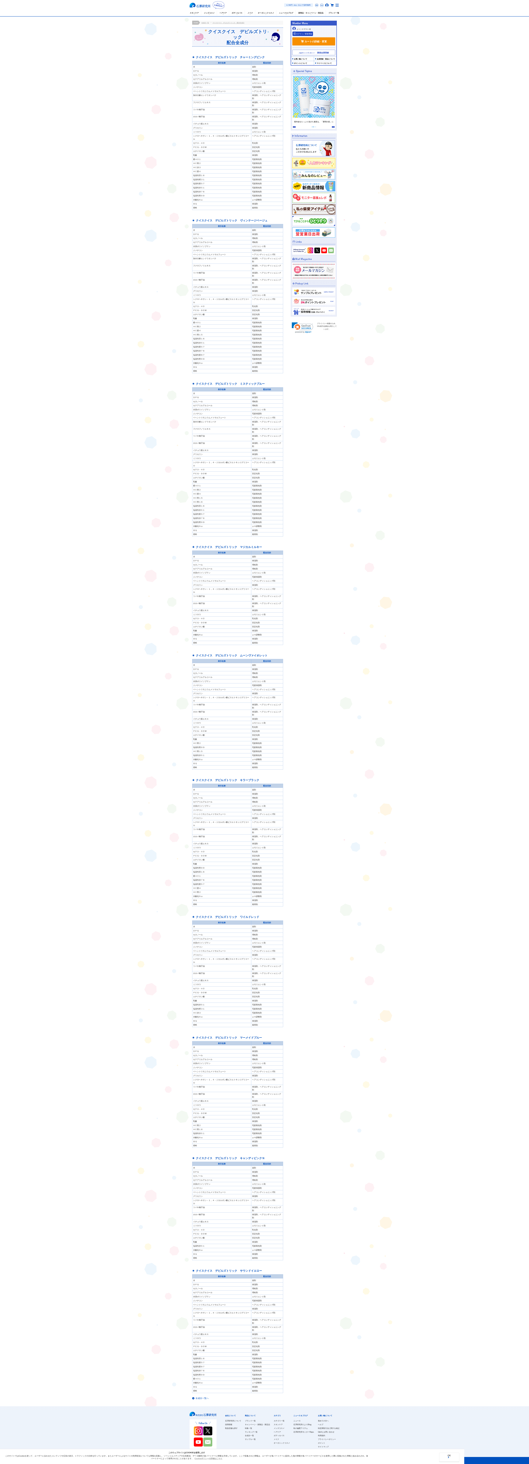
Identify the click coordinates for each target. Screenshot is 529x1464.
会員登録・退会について (326, 59)
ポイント (321, 1443)
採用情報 (228, 1424)
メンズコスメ (279, 1428)
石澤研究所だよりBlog (302, 1424)
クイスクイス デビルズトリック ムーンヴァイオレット (232, 655)
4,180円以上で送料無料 (298, 5)
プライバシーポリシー (327, 1439)
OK (449, 1455)
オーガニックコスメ (282, 1443)
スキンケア (278, 1424)
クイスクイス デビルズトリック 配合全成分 (228, 23)
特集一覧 (248, 1428)
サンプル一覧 (250, 1439)
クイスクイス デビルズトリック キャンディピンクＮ (230, 1158)
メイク (276, 1439)
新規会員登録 (314, 52)
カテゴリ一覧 (279, 1420)
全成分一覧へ (202, 1398)
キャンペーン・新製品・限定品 (257, 1424)
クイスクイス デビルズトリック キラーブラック (227, 780)
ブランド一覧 (333, 13)
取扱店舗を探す (231, 1428)
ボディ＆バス (279, 1435)
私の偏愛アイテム (300, 1428)
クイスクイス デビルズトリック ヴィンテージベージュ (232, 220)
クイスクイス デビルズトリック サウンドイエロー (229, 1270)
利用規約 (321, 1435)
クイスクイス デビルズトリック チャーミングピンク (230, 57)
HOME (196, 23)
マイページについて (324, 63)
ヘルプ (320, 1424)
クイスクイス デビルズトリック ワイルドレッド (227, 916)
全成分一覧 (205, 23)
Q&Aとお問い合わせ (326, 1432)
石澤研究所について (233, 1420)
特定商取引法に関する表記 (328, 1428)
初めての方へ (323, 1420)
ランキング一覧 (251, 1432)
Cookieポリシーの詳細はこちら (208, 1458)
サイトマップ (323, 1446)
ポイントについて (300, 63)
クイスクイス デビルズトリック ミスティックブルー (230, 383)
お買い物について (300, 59)
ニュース (297, 1420)
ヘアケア (277, 1432)
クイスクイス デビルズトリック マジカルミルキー (229, 546)
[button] (294, 127)
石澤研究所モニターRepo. (303, 1432)
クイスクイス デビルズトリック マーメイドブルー (229, 1037)
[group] (314, 100)
